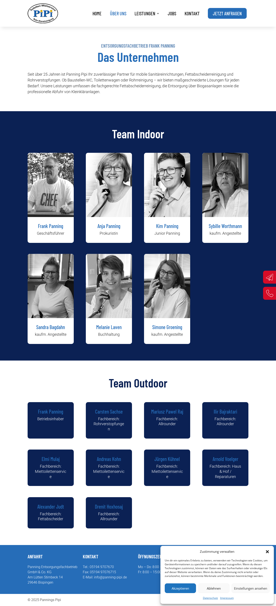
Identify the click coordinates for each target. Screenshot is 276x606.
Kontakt (192, 13)
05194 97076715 (103, 572)
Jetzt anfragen (227, 13)
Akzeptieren (180, 588)
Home (97, 13)
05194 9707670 (102, 567)
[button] (267, 552)
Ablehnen (214, 588)
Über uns (118, 13)
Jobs (172, 13)
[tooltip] (269, 277)
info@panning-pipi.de (110, 577)
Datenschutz (210, 598)
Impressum (227, 598)
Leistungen (145, 13)
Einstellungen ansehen (250, 588)
